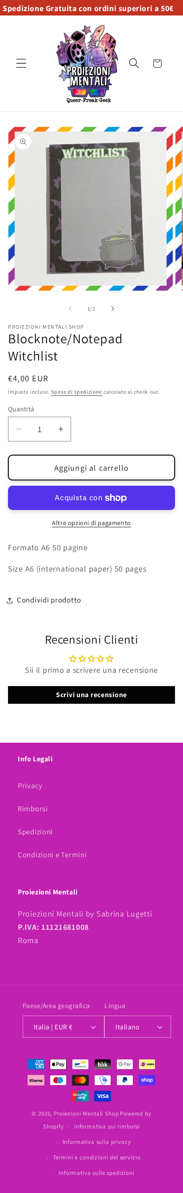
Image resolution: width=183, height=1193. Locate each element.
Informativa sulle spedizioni (97, 1173)
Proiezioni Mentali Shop (86, 1113)
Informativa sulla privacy (97, 1142)
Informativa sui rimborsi (107, 1126)
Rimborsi (33, 808)
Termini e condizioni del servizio (97, 1157)
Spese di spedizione (76, 391)
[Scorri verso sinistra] (70, 308)
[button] (21, 63)
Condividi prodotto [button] (49, 600)
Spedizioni (35, 831)
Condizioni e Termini (52, 854)
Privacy (30, 785)
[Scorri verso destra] (113, 308)
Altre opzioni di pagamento (91, 522)
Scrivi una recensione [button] (91, 694)
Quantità (21, 408)
